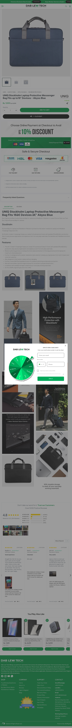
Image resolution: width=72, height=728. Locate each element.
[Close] (65, 346)
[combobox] (41, 364)
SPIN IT (51, 378)
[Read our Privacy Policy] (63, 374)
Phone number (40, 359)
